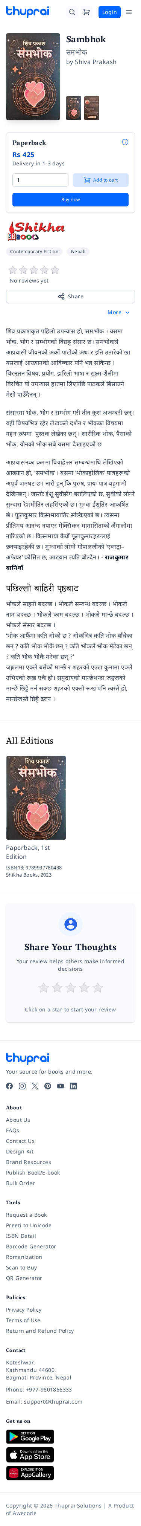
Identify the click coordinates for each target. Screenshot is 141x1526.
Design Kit (19, 1151)
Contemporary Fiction (34, 251)
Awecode (24, 1513)
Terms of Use (23, 1320)
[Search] (72, 12)
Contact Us (20, 1140)
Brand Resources (28, 1162)
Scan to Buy (21, 1267)
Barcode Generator (31, 1246)
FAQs (13, 1130)
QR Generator (24, 1278)
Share (75, 296)
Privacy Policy (24, 1309)
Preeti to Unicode (29, 1225)
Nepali (78, 251)
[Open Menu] (129, 12)
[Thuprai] (27, 12)
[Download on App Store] (70, 1455)
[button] (119, 312)
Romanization (24, 1256)
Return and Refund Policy (40, 1330)
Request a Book (26, 1214)
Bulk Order (20, 1183)
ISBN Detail (21, 1235)
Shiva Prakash (96, 62)
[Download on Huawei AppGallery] (70, 1473)
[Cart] (86, 12)
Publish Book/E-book (33, 1172)
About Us (18, 1119)
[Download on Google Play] (70, 1437)
